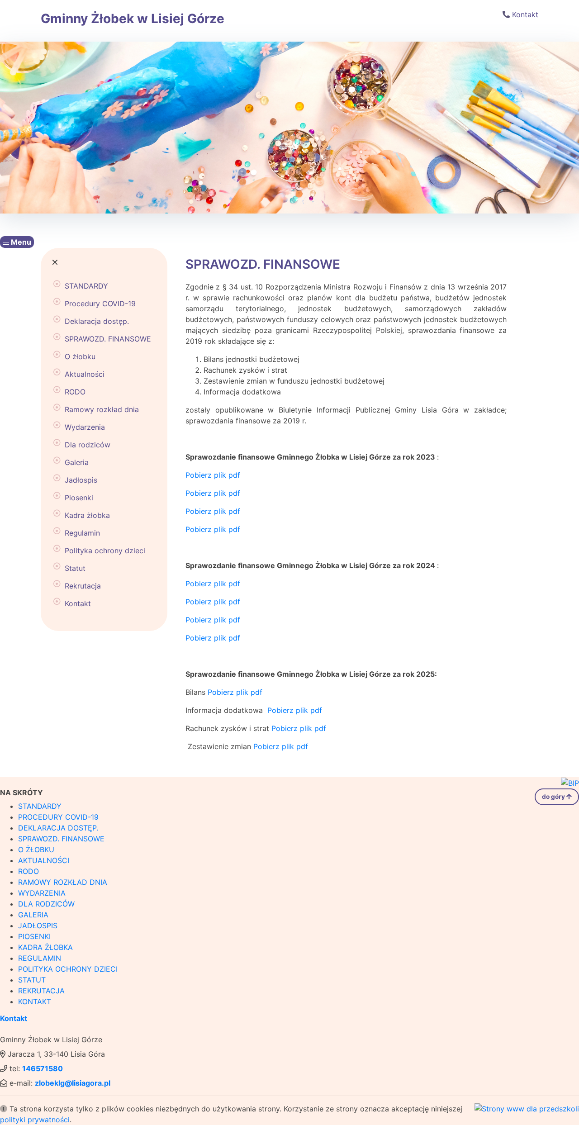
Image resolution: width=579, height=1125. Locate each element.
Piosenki (79, 497)
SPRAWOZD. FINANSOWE (108, 338)
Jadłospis (81, 479)
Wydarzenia (85, 427)
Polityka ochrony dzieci (105, 550)
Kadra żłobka (87, 515)
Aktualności (84, 374)
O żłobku (80, 356)
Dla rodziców (87, 444)
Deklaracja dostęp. (97, 321)
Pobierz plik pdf (212, 474)
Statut (75, 568)
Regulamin (82, 532)
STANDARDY (86, 285)
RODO (75, 391)
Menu (20, 242)
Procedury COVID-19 (100, 303)
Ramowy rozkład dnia (102, 409)
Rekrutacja (83, 585)
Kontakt (525, 14)
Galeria (77, 462)
